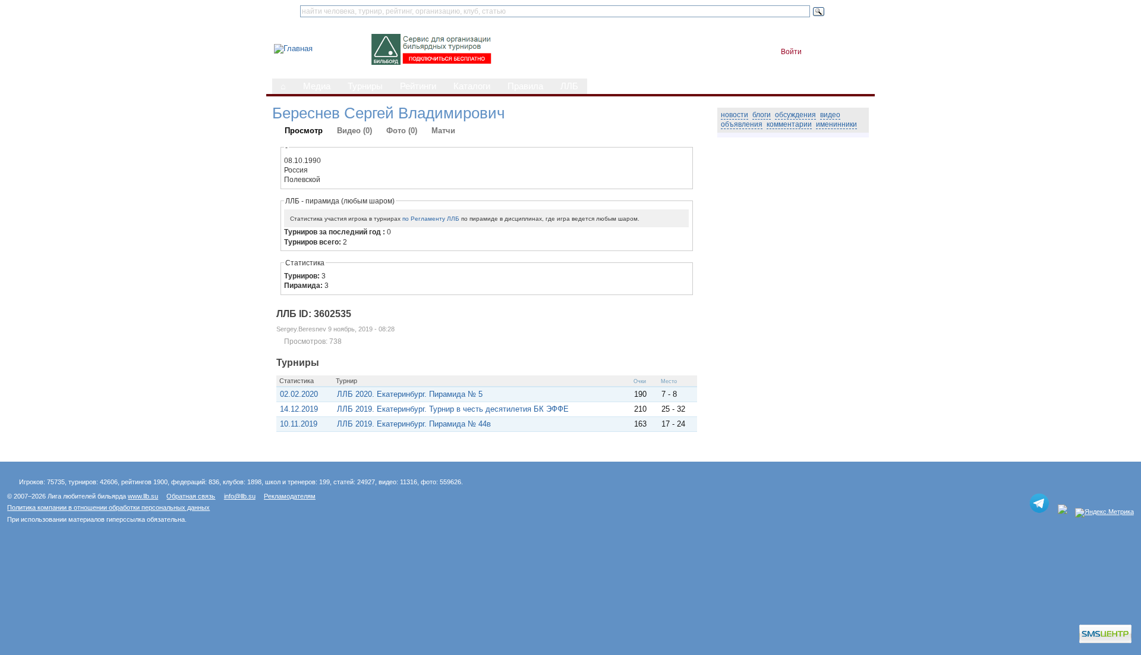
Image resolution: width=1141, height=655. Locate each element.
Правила (525, 86)
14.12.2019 (299, 409)
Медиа (316, 86)
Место (669, 381)
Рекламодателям (290, 496)
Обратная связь (190, 496)
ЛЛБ (569, 86)
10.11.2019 (298, 423)
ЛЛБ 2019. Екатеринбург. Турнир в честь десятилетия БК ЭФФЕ (453, 409)
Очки (639, 381)
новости (734, 115)
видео (830, 115)
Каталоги (471, 86)
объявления (741, 124)
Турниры (365, 86)
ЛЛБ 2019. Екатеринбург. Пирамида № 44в (414, 423)
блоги (761, 115)
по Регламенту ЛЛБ (430, 218)
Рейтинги (418, 86)
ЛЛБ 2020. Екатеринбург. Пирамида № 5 (410, 394)
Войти (791, 52)
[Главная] (293, 48)
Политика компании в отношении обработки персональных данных (108, 507)
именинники (836, 124)
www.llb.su (143, 496)
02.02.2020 (299, 394)
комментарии (789, 124)
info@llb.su (240, 496)
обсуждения (795, 115)
